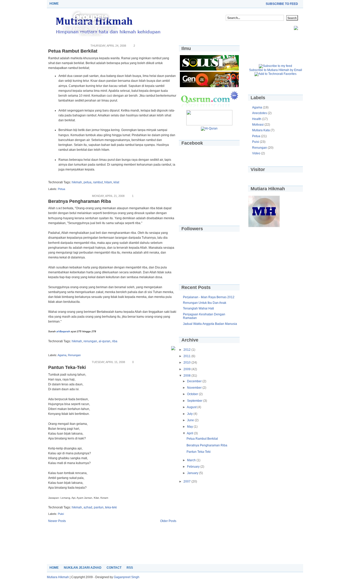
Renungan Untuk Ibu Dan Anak (204, 303)
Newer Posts (57, 521)
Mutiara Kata (261, 130)
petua (87, 182)
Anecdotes (260, 113)
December (194, 381)
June (191, 420)
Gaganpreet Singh (126, 577)
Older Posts (168, 521)
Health (257, 119)
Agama (62, 355)
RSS (130, 567)
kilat (116, 182)
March (192, 460)
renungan (90, 341)
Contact (114, 567)
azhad (88, 507)
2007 (187, 481)
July (190, 414)
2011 (187, 356)
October (193, 394)
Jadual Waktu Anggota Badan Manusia (210, 324)
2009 (187, 369)
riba (114, 341)
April (190, 433)
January (193, 473)
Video (256, 153)
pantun (99, 507)
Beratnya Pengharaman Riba (79, 201)
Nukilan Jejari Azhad (82, 567)
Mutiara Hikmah (58, 577)
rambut (98, 182)
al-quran (104, 341)
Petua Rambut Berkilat (72, 51)
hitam (108, 182)
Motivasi (258, 124)
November (194, 387)
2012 (187, 350)
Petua (61, 188)
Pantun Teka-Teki (67, 367)
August (192, 407)
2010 (187, 362)
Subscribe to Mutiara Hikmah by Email (275, 70)
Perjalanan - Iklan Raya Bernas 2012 (208, 297)
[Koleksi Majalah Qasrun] (209, 69)
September (195, 401)
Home (54, 3)
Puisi (61, 513)
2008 (187, 375)
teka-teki (111, 507)
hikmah (77, 182)
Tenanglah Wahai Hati (198, 308)
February (193, 466)
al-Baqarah (63, 331)
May (190, 426)
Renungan (74, 355)
